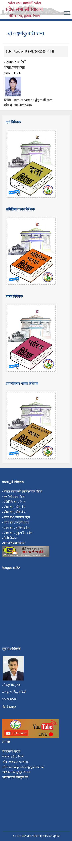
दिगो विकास (11, 538)
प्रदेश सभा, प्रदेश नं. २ (15, 512)
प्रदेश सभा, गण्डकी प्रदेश (17, 522)
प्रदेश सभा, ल (11, 527)
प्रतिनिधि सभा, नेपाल (15, 501)
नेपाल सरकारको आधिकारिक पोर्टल (23, 491)
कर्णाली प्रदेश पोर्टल (14, 496)
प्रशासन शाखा (12, 73)
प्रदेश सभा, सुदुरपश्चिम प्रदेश (18, 532)
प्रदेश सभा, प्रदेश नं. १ (15, 507)
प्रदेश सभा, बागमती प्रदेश (17, 517)
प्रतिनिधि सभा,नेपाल (14, 543)
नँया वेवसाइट (9, 707)
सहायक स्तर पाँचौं (15, 62)
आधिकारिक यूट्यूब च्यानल (16, 772)
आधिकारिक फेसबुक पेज (15, 777)
